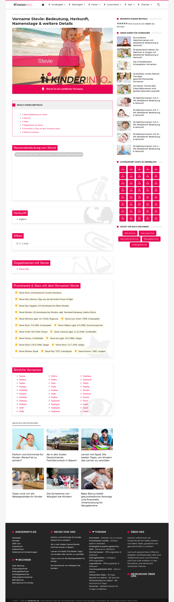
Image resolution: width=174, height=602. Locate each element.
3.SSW (139, 169)
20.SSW (156, 190)
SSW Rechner (130, 233)
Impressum (17, 546)
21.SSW (122, 197)
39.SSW (147, 218)
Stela (53, 383)
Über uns (16, 543)
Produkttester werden (99, 541)
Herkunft (26, 118)
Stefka (54, 379)
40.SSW (156, 218)
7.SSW (131, 176)
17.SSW (131, 190)
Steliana (54, 390)
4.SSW (147, 169)
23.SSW (139, 197)
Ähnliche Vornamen (30, 132)
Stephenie (87, 379)
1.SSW (122, 169)
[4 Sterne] (124, 23)
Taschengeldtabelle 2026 (100, 569)
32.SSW (131, 211)
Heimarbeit (94, 538)
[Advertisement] (62, 178)
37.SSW (131, 218)
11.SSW (122, 183)
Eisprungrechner (147, 233)
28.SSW (139, 204)
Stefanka (23, 401)
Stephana (55, 404)
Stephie (86, 386)
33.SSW (139, 211)
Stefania (22, 386)
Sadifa (85, 411)
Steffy (21, 411)
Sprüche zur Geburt (98, 578)
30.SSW (156, 204)
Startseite (16, 538)
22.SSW (131, 197)
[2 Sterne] (120, 23)
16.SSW (122, 190)
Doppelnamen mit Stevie (32, 125)
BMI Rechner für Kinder (22, 583)
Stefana (22, 379)
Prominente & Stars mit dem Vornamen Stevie (41, 129)
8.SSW (139, 176)
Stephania (55, 408)
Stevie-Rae (24, 269)
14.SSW (147, 183)
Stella (53, 394)
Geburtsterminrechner (129, 239)
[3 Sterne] (122, 23)
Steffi (21, 408)
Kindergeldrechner (139, 245)
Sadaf (85, 408)
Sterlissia (87, 394)
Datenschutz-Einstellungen (24, 552)
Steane (22, 376)
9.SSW (147, 176)
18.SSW (139, 190)
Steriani (86, 390)
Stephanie (55, 411)
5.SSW (156, 169)
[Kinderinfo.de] (23, 5)
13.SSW (139, 183)
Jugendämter (95, 563)
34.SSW (147, 211)
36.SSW (122, 218)
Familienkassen (96, 552)
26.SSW (122, 204)
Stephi (85, 383)
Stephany (87, 376)
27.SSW (131, 204)
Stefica (54, 376)
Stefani (22, 383)
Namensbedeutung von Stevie (34, 115)
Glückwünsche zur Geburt (101, 580)
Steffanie (23, 404)
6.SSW (122, 176)
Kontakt (15, 541)
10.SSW (156, 176)
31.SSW (122, 211)
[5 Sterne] (127, 23)
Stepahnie (55, 401)
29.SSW (147, 204)
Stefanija (23, 397)
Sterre (85, 401)
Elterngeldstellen (97, 558)
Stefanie (22, 394)
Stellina (54, 397)
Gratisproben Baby (97, 575)
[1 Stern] (118, 23)
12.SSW (131, 183)
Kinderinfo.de (33, 601)
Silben (25, 122)
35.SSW (156, 211)
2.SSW (131, 169)
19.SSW (147, 190)
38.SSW (139, 218)
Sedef (85, 404)
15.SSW (156, 183)
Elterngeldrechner (151, 239)
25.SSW (156, 197)
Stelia (53, 386)
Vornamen (93, 586)
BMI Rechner (18, 580)
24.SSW (147, 197)
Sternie (86, 397)
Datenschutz (18, 549)
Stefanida (23, 390)
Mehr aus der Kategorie (25, 423)
